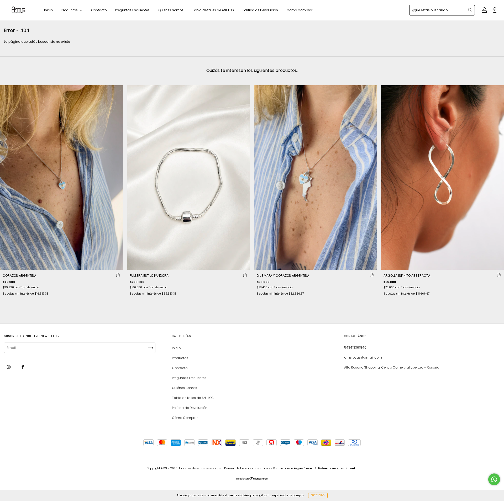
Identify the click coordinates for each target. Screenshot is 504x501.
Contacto (99, 10)
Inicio (48, 10)
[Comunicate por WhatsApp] (494, 479)
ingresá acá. (303, 468)
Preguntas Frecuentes (132, 10)
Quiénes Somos (170, 10)
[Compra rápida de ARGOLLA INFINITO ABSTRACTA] (499, 275)
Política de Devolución (260, 10)
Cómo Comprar (299, 10)
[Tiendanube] (252, 479)
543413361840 (355, 347)
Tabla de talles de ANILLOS (213, 10)
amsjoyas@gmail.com (363, 357)
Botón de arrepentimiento (337, 468)
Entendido (318, 495)
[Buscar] (469, 9)
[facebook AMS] (23, 367)
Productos (69, 10)
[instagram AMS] (9, 367)
